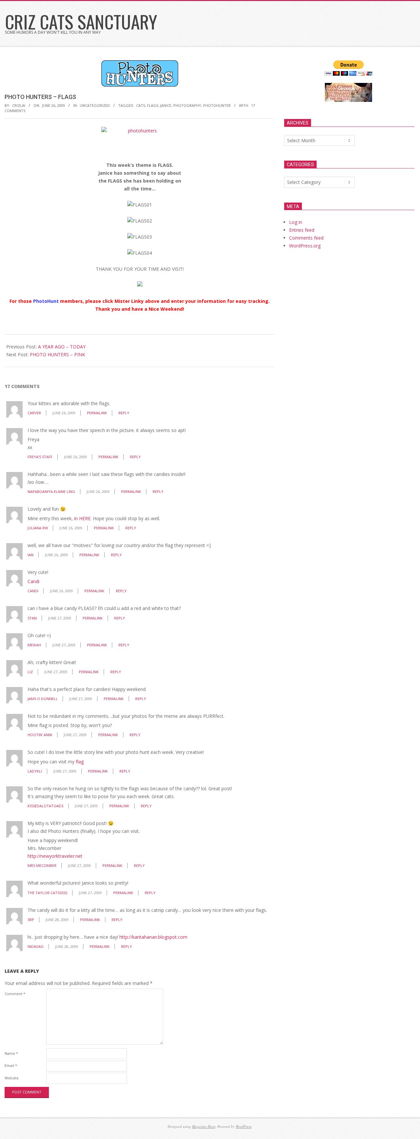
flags (152, 105)
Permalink (97, 412)
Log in (295, 222)
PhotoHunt (46, 301)
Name (11, 1053)
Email (11, 1065)
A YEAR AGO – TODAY (62, 347)
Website (12, 1077)
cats (140, 105)
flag (80, 761)
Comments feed (306, 238)
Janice (165, 105)
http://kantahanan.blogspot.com (153, 937)
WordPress (243, 1126)
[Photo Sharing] (139, 131)
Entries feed (301, 230)
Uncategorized (95, 105)
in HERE (82, 518)
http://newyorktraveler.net (55, 856)
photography (187, 105)
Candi (33, 581)
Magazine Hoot (203, 1126)
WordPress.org (305, 246)
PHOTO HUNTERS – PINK (57, 354)
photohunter (217, 105)
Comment (15, 993)
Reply (123, 412)
